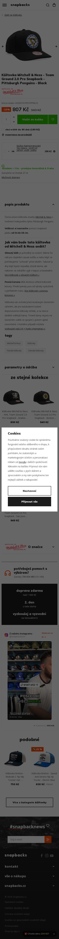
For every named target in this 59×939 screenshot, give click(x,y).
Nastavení (29, 490)
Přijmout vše (29, 501)
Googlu (22, 461)
